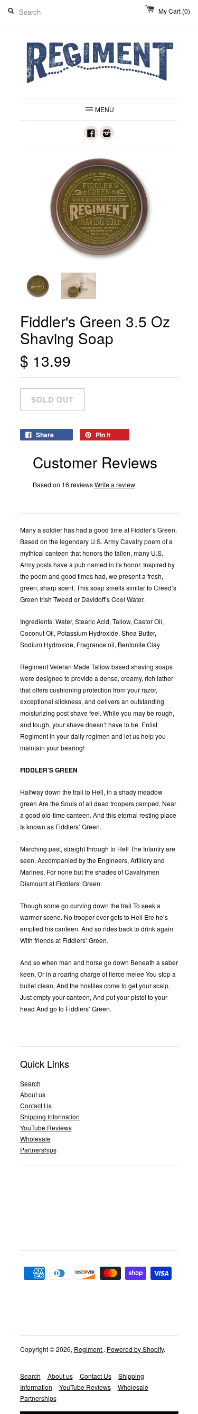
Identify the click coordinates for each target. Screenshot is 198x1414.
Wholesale (35, 1138)
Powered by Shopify (135, 1349)
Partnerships (38, 1149)
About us (32, 1094)
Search (30, 1083)
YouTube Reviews (46, 1127)
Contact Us (36, 1105)
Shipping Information (50, 1116)
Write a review (115, 484)
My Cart (174, 10)
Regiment (88, 1349)
